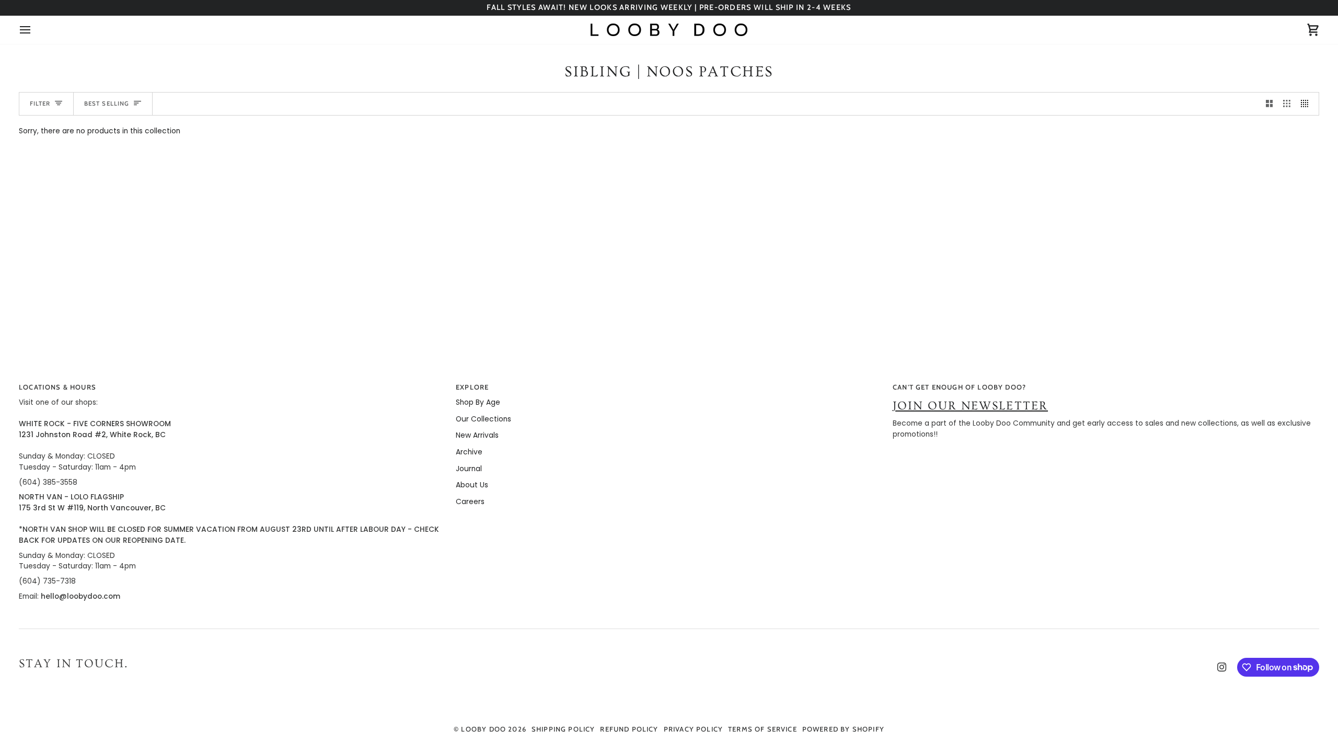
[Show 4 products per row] (1307, 104)
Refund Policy (629, 729)
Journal (469, 469)
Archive (469, 452)
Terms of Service (762, 729)
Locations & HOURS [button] (57, 387)
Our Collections (483, 419)
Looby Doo (483, 729)
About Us (472, 485)
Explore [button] (472, 387)
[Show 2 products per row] (1269, 104)
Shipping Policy (563, 729)
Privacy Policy (693, 729)
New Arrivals (477, 435)
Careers (470, 502)
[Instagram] (1222, 667)
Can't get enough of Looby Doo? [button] (959, 387)
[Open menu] (34, 30)
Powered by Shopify (843, 729)
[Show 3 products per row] (1287, 104)
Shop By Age (478, 402)
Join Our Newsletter (970, 406)
